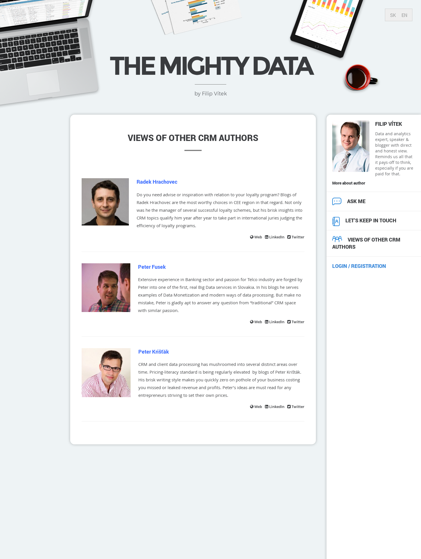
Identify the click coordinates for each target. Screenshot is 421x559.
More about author (348, 183)
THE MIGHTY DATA (210, 65)
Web (258, 237)
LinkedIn (276, 237)
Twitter (298, 237)
